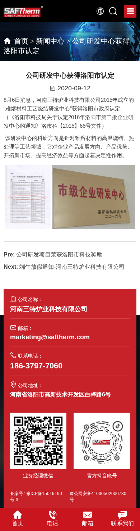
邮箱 (87, 523)
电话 (52, 523)
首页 (21, 41)
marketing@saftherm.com (50, 337)
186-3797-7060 (36, 365)
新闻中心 (50, 41)
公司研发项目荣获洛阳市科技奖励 (59, 254)
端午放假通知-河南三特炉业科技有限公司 (72, 267)
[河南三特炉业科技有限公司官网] (23, 11)
